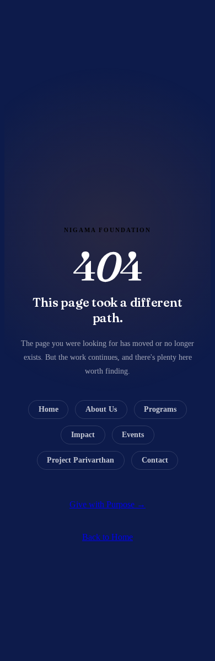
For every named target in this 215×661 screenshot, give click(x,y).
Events (133, 435)
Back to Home (107, 537)
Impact (83, 435)
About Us (101, 409)
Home (48, 409)
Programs (160, 409)
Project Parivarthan (80, 460)
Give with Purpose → (107, 504)
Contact (155, 460)
